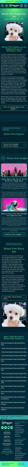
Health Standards (19, 457)
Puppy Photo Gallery (19, 431)
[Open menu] (2, 5)
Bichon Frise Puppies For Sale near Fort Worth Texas (13, 392)
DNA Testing (18, 459)
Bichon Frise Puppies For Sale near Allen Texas (14, 348)
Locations (12, 416)
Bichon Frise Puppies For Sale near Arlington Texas (12, 387)
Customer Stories (19, 432)
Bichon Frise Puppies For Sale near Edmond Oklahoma (12, 408)
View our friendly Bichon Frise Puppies (14, 108)
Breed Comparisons (19, 444)
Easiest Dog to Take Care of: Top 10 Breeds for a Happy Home (14, 180)
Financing (17, 423)
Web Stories (18, 436)
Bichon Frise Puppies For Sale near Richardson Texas (13, 360)
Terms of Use (21, 463)
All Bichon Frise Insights (13, 234)
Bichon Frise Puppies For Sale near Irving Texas (14, 377)
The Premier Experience (20, 422)
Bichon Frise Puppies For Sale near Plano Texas (14, 355)
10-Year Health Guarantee (18, 449)
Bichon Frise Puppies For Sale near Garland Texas (14, 364)
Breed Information (19, 440)
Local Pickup (18, 427)
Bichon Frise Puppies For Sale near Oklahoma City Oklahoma (13, 397)
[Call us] (21, 5)
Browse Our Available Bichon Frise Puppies (11, 145)
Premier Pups (4, 416)
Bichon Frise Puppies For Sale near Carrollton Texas (13, 369)
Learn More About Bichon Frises (13, 298)
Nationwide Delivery (19, 425)
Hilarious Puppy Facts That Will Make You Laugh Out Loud (14, 214)
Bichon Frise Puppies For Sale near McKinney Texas (13, 343)
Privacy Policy (21, 465)
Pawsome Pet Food (19, 455)
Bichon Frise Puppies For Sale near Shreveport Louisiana (13, 403)
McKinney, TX (20, 416)
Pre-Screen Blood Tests (20, 453)
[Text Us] (25, 5)
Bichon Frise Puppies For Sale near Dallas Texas (14, 373)
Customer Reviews (19, 429)
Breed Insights (18, 442)
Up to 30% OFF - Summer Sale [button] (14, 1)
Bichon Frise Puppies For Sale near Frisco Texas (14, 352)
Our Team (17, 434)
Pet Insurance (18, 452)
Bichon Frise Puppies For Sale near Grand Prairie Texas (13, 381)
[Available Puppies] (6, 5)
